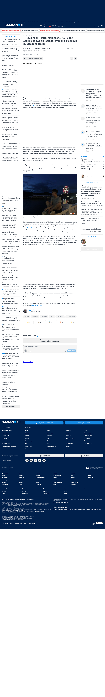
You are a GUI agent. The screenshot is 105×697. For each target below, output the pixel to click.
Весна (27, 435)
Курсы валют (60, 22)
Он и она (68, 430)
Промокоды (72, 22)
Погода (23, 22)
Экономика (87, 441)
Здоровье (28, 449)
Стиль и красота (89, 433)
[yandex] (44, 460)
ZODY (66, 22)
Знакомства (16, 22)
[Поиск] (94, 25)
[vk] (31, 460)
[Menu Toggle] (3, 25)
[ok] (35, 460)
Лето (48, 438)
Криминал (50, 433)
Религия (67, 446)
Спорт (85, 430)
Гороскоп (51, 22)
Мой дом (49, 441)
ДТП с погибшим (71, 316)
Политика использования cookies (61, 505)
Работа (67, 441)
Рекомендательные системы (60, 507)
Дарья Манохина (34, 310)
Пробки (53, 26)
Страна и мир (88, 435)
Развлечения (69, 443)
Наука (48, 443)
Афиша (45, 22)
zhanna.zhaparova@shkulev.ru (8, 517)
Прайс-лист (5, 433)
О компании (5, 435)
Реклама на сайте (7, 430)
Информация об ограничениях (60, 502)
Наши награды (6, 438)
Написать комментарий (35, 59)
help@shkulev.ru (12, 512)
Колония (27, 316)
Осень (67, 433)
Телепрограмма (37, 22)
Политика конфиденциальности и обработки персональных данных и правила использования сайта (77, 509)
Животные (28, 446)
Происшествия (69, 438)
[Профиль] (102, 25)
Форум (29, 22)
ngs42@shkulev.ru (20, 510)
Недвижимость (6, 22)
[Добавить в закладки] (71, 58)
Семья (67, 449)
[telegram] (27, 460)
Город (27, 438)
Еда (26, 443)
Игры (79, 22)
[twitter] (39, 460)
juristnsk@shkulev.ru (39, 511)
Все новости (10, 36)
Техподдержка (6, 443)
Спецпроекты (88, 443)
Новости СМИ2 (28, 362)
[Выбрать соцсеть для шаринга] (75, 58)
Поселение (35, 316)
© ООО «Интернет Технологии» (28, 523)
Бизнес (27, 433)
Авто (26, 430)
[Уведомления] (98, 25)
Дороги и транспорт (31, 441)
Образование (50, 449)
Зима (48, 430)
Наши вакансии (6, 441)
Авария (51, 316)
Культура (49, 435)
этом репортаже (36, 305)
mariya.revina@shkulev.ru (7, 519)
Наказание (44, 316)
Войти (29, 351)
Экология (87, 438)
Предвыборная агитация (9, 446)
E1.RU (34, 106)
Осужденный (60, 316)
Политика (68, 435)
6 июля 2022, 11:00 (27, 54)
